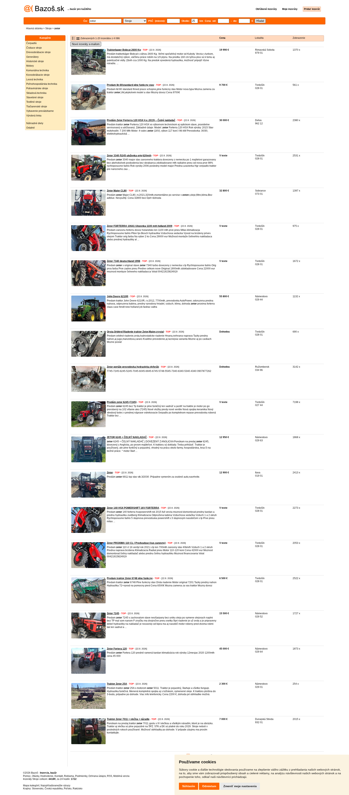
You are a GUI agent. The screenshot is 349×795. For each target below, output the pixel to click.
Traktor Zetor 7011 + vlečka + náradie (128, 719)
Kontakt (59, 776)
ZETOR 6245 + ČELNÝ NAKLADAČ (127, 437)
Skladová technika (36, 93)
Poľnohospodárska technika (41, 84)
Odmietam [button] (209, 786)
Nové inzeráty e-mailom (86, 44)
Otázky (35, 776)
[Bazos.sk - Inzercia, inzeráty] (44, 11)
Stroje (48, 28)
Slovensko (37, 788)
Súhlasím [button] (188, 786)
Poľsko (67, 788)
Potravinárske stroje (37, 88)
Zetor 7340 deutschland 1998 (123, 261)
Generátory (32, 56)
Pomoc (27, 776)
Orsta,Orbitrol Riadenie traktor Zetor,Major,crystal (135, 331)
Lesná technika (34, 79)
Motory (30, 65)
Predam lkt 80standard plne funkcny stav (130, 85)
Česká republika (54, 788)
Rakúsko (77, 788)
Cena (222, 38)
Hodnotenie (46, 776)
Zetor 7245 (113, 613)
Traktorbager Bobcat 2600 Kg (124, 49)
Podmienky (81, 776)
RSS (109, 776)
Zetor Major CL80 (117, 190)
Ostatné (30, 127)
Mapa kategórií (31, 785)
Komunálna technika (37, 70)
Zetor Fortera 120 (117, 648)
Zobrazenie (299, 38)
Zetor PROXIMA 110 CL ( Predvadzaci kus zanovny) (136, 543)
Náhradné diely (34, 123)
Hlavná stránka (34, 28)
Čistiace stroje (34, 47)
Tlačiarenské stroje (36, 106)
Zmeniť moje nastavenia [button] (240, 786)
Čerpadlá (31, 43)
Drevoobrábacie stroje (38, 52)
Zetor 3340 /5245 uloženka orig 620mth (129, 155)
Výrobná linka (33, 115)
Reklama (69, 776)
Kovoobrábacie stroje (38, 74)
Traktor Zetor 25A (117, 683)
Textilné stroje (33, 101)
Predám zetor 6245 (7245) (122, 402)
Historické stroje (35, 61)
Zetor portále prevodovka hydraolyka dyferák (133, 366)
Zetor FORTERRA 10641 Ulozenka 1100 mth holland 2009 (139, 226)
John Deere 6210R (117, 296)
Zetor (110, 472)
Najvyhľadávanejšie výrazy (55, 785)
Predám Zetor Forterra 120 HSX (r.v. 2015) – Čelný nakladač (141, 120)
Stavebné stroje (34, 97)
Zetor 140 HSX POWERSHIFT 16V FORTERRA (133, 507)
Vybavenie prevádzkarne (40, 111)
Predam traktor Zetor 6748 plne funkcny (130, 578)
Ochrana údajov (97, 776)
